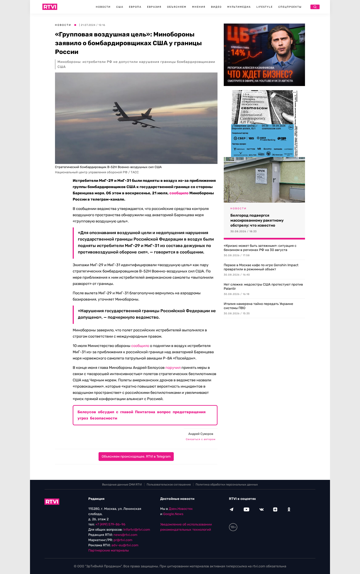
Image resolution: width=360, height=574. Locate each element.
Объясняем (176, 6)
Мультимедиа (239, 6)
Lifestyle (264, 6)
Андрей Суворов (200, 434)
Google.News (173, 514)
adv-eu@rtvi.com (124, 545)
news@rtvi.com (125, 535)
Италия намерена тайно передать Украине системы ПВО (258, 306)
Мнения (198, 6)
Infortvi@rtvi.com (136, 530)
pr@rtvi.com (123, 540)
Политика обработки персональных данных (227, 484)
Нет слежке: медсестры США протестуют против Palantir (263, 286)
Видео (216, 6)
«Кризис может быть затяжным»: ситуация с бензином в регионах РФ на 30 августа (260, 248)
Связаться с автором (200, 439)
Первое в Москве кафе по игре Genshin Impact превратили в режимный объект (261, 267)
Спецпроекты (290, 6)
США (119, 6)
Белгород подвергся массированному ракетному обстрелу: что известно (257, 220)
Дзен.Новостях (181, 509)
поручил (173, 367)
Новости (103, 6)
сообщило (179, 193)
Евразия (154, 6)
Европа (135, 6)
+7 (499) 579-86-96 (110, 524)
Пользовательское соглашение (169, 484)
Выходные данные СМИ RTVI (122, 484)
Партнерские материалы (108, 550)
